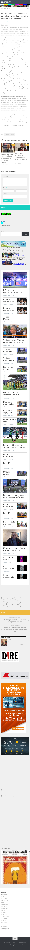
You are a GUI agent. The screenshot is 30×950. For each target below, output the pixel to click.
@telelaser (4, 790)
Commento (6, 176)
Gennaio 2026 (4, 908)
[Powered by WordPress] (10, 944)
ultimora (12, 134)
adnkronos (7, 134)
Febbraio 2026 (5, 906)
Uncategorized (5, 8)
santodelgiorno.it (21, 645)
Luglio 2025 (4, 920)
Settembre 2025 (5, 916)
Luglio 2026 (4, 896)
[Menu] (28, 2)
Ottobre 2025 (4, 914)
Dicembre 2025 (5, 910)
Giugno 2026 (4, 898)
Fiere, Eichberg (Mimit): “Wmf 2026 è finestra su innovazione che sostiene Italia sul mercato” (7, 158)
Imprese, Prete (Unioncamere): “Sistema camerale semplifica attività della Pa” (21, 157)
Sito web (5, 193)
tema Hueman (23, 945)
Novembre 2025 (5, 912)
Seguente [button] (26, 851)
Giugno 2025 (4, 922)
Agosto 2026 (4, 894)
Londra (3, 221)
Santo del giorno (5, 637)
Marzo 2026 (4, 904)
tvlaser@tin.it (6, 22)
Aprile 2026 (4, 902)
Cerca (2, 231)
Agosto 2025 (4, 918)
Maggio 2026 (4, 900)
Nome (5, 188)
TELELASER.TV (6, 2)
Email (17, 188)
